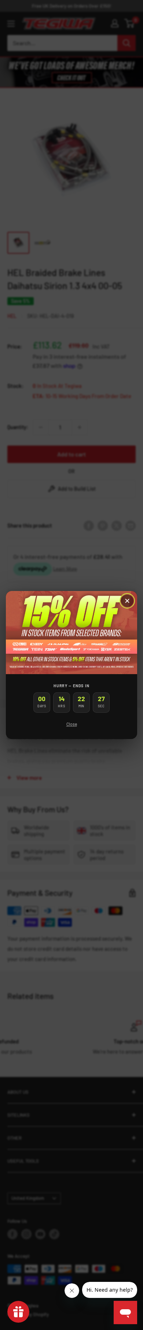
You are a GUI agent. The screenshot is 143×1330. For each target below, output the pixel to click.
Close (71, 724)
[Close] (127, 601)
